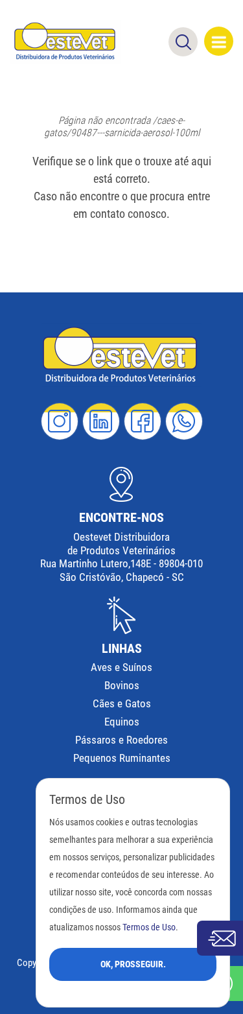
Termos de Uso (149, 927)
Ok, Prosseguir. (133, 964)
